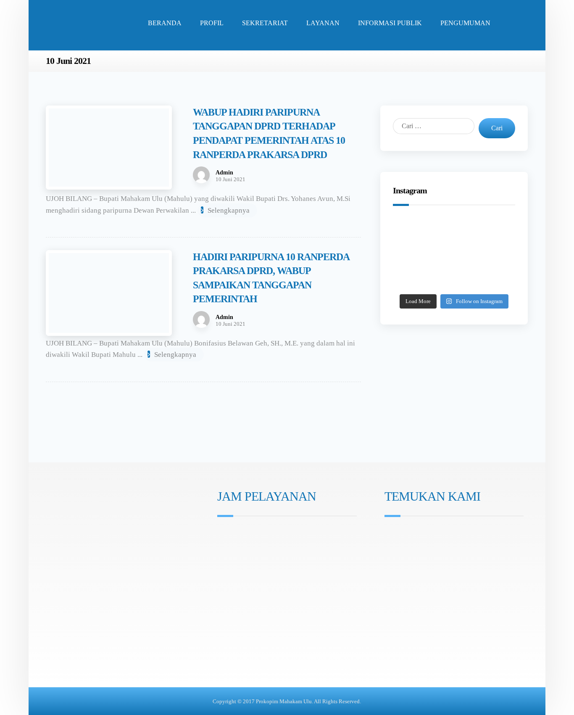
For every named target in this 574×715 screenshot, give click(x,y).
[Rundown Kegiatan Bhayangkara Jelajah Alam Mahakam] (454, 231)
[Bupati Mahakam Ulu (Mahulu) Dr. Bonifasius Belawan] (494, 231)
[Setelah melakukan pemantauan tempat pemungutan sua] (494, 279)
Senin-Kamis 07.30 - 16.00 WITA (267, 534)
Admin (224, 172)
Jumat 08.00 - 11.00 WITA (258, 546)
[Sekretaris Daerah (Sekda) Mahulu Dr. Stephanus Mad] (454, 279)
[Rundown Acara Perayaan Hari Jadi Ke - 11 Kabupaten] (414, 231)
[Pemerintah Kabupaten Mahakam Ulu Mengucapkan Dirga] (414, 279)
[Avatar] (201, 174)
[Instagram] (223, 579)
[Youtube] (247, 579)
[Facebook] (235, 579)
